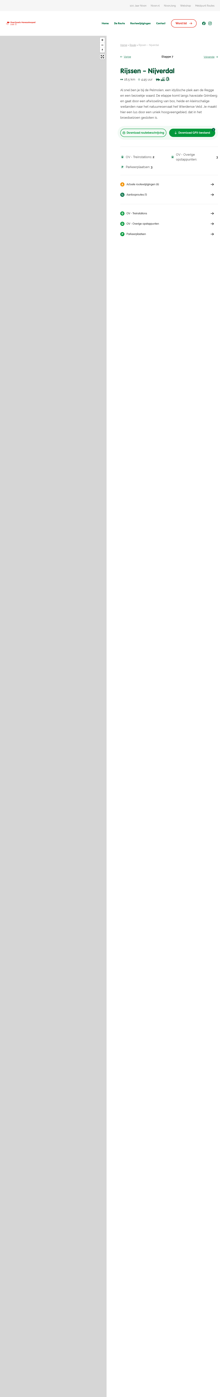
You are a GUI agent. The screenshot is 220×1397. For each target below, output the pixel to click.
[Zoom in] (102, 40)
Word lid (181, 23)
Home (105, 23)
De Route (119, 23)
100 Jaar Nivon (138, 5)
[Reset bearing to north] (102, 49)
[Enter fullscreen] (102, 56)
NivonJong (170, 5)
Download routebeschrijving (145, 132)
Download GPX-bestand (194, 132)
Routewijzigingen (140, 23)
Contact (161, 23)
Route (133, 45)
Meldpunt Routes (204, 5)
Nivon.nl (155, 5)
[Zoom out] (102, 44)
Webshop (185, 5)
